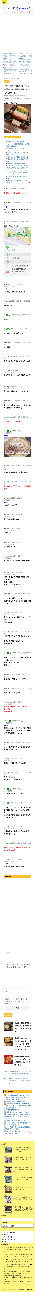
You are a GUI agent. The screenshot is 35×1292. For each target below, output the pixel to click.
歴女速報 (5, 1235)
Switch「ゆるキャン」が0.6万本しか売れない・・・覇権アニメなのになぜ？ (20, 1081)
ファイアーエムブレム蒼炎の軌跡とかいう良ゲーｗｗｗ (23, 1178)
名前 (6, 991)
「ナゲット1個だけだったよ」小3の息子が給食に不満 (25, 66)
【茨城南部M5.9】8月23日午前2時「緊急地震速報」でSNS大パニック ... (25, 61)
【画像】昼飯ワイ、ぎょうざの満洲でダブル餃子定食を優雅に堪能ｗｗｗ (20, 1074)
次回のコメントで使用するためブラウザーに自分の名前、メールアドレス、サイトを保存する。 (17, 1001)
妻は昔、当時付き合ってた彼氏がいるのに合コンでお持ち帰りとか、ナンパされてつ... (10, 56)
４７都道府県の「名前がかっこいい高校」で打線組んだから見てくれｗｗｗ (23, 1149)
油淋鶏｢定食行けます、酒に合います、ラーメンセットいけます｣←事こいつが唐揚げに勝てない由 (22, 1043)
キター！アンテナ (8, 1237)
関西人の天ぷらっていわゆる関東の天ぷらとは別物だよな (10, 70)
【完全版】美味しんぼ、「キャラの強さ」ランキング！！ (23, 1158)
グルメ (7, 952)
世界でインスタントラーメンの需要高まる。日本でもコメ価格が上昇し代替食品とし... (25, 56)
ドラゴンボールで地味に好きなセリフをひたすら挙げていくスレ (23, 1199)
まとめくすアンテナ (8, 1239)
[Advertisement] (17, 33)
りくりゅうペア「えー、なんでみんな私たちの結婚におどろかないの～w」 (10, 61)
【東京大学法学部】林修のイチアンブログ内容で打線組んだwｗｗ (23, 1169)
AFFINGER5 (29, 1289)
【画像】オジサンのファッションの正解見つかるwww (10, 66)
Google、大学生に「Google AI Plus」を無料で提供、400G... (25, 70)
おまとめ (5, 1241)
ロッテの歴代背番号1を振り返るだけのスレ (18, 1272)
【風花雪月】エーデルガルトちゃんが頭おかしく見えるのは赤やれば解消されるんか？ (23, 1209)
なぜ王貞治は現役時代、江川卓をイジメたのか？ (23, 1188)
